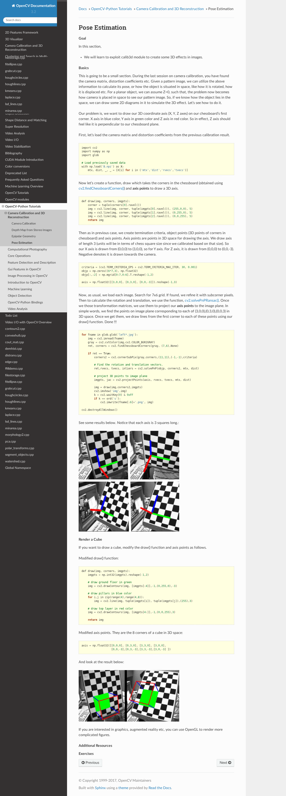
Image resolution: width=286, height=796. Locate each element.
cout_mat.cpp (14, 342)
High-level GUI (15, 80)
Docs (83, 9)
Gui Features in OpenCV (24, 269)
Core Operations (19, 256)
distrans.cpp (13, 355)
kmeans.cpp (13, 408)
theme (123, 788)
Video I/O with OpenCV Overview (28, 322)
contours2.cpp (15, 328)
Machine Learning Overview (24, 186)
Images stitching (16, 100)
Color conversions (17, 166)
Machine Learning (17, 106)
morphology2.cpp (17, 434)
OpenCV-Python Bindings (25, 302)
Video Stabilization (18, 146)
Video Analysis (15, 133)
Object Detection (17, 113)
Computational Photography (24, 67)
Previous (92, 762)
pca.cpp (10, 441)
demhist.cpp (13, 348)
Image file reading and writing (25, 87)
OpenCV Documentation (35, 6)
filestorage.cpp (15, 375)
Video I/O (12, 140)
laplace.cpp (12, 415)
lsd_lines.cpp (13, 421)
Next (224, 762)
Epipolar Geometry (24, 236)
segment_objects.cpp (19, 454)
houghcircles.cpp (16, 395)
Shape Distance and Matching (25, 120)
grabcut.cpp (13, 388)
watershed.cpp (15, 461)
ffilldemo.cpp (14, 368)
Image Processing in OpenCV (27, 275)
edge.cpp (11, 362)
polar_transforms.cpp (19, 448)
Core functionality (17, 73)
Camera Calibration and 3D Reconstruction (24, 47)
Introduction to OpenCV (25, 282)
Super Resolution (17, 126)
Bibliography (13, 153)
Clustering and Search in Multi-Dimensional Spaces (26, 58)
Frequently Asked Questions (24, 179)
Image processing (17, 93)
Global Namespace (18, 468)
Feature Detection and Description (32, 262)
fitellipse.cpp (13, 381)
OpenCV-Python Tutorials (23, 206)
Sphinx (100, 788)
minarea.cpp (13, 428)
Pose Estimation (22, 242)
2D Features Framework (21, 32)
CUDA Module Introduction (24, 159)
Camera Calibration (24, 223)
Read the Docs (160, 788)
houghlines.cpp (15, 401)
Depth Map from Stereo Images (32, 230)
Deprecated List (16, 173)
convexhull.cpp (15, 335)
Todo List (11, 315)
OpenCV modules (17, 199)
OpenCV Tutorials (17, 193)
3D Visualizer (14, 39)
